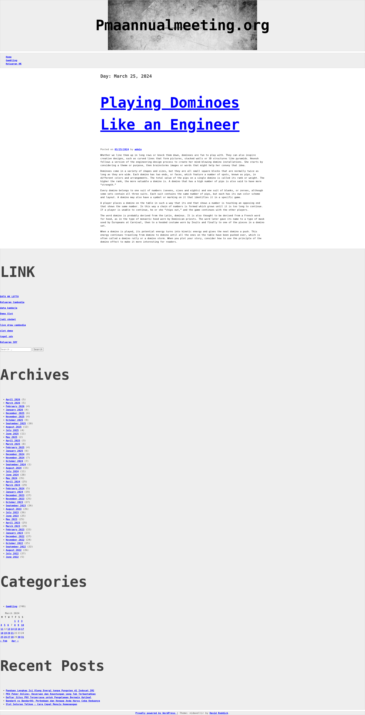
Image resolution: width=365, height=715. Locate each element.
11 (2, 629)
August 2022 (14, 550)
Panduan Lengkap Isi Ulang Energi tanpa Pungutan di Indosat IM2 (50, 690)
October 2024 (14, 461)
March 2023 (13, 526)
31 (22, 637)
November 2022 (15, 539)
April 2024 (13, 481)
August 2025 (14, 427)
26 (5, 637)
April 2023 (13, 522)
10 (22, 625)
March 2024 (13, 485)
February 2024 (15, 488)
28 (12, 637)
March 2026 (13, 403)
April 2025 (13, 440)
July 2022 (12, 553)
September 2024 (16, 464)
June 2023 (12, 516)
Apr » (15, 641)
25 (2, 637)
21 (12, 633)
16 (19, 629)
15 (15, 629)
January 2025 (14, 450)
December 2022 (15, 536)
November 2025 (15, 416)
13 (8, 629)
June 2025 (12, 433)
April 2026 (13, 399)
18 (2, 633)
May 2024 (11, 478)
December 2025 (15, 413)
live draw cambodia (13, 325)
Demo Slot (6, 313)
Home (9, 57)
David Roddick (219, 713)
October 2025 (14, 420)
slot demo (6, 330)
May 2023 (11, 519)
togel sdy (6, 336)
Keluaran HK (14, 63)
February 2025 (15, 447)
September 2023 (16, 505)
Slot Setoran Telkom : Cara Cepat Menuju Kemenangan (41, 704)
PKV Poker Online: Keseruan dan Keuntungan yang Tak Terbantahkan (51, 694)
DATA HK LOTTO (9, 296)
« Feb (3, 641)
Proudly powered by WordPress (156, 713)
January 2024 (14, 492)
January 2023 (14, 533)
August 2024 (14, 468)
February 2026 (15, 406)
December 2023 (15, 495)
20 (8, 633)
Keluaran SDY (8, 342)
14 (12, 629)
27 (8, 637)
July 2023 (12, 512)
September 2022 (16, 546)
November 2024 (15, 457)
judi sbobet (8, 319)
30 (19, 637)
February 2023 (15, 529)
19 (5, 633)
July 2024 (12, 471)
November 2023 (15, 498)
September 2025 (16, 423)
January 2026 (14, 409)
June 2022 (12, 557)
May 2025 (11, 437)
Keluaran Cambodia (12, 302)
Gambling (11, 60)
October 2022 (14, 543)
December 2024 (15, 454)
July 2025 (12, 430)
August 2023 (14, 509)
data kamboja (8, 308)
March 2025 (13, 444)
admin (138, 149)
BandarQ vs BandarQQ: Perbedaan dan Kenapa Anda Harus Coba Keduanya (53, 700)
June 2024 (12, 474)
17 (22, 629)
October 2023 (14, 502)
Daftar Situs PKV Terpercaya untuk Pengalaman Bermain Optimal (48, 697)
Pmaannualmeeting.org (182, 25)
